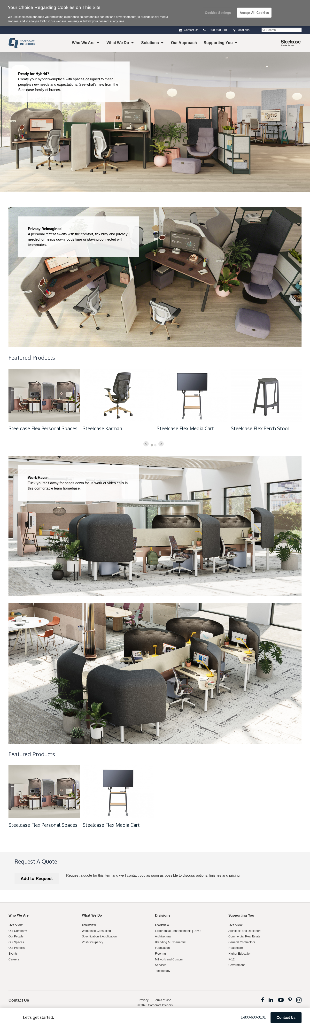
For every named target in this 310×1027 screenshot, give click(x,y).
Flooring (160, 953)
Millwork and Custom (169, 959)
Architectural (163, 936)
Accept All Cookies (254, 12)
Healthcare (235, 948)
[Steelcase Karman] (118, 395)
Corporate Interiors (160, 1005)
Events (12, 953)
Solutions (150, 43)
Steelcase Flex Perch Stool (260, 428)
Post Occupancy (92, 942)
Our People (15, 936)
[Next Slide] (161, 444)
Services (160, 965)
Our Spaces (16, 942)
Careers (13, 959)
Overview (15, 925)
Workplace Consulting (96, 931)
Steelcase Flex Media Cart (185, 428)
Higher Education (239, 953)
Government (236, 965)
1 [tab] (152, 445)
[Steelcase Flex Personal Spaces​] (44, 395)
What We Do (118, 43)
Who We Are (83, 43)
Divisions (162, 915)
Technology (162, 971)
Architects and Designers (244, 931)
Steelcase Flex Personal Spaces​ (43, 428)
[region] (155, 13)
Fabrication (162, 948)
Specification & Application (99, 936)
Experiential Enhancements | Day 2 (178, 931)
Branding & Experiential (170, 942)
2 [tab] (155, 445)
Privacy (143, 1000)
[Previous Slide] (146, 444)
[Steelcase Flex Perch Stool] (266, 395)
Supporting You (218, 43)
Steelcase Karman (102, 428)
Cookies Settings (218, 12)
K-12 (231, 959)
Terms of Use (162, 1000)
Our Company (17, 931)
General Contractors (241, 942)
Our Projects (16, 948)
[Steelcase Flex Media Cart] (192, 395)
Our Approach (184, 43)
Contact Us (190, 30)
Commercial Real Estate (244, 936)
